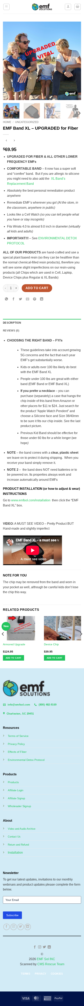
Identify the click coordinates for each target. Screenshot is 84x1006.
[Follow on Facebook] (6, 927)
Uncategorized (26, 122)
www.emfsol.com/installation (30, 500)
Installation (15, 852)
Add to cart (37, 288)
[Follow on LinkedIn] (27, 927)
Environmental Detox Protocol (26, 759)
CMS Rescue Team (50, 964)
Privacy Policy (16, 744)
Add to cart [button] (13, 658)
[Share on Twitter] (20, 299)
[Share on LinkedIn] (41, 299)
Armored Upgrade (14, 644)
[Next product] (6, 141)
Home (7, 122)
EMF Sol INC (46, 959)
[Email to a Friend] (27, 299)
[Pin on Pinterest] (34, 299)
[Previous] (9, 61)
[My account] (68, 7)
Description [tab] (12, 322)
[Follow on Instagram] (13, 927)
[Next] (74, 61)
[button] (6, 7)
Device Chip (51, 644)
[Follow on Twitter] (20, 927)
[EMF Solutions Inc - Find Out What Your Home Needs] (42, 6)
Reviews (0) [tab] (11, 330)
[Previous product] (14, 141)
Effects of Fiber (17, 751)
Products (13, 782)
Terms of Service (18, 735)
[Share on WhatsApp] (6, 299)
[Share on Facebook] (13, 299)
